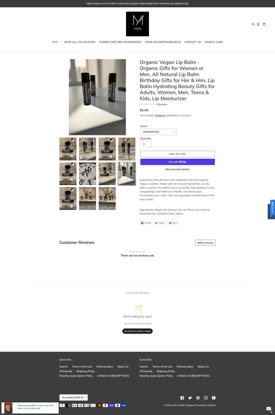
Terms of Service (82, 366)
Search (63, 366)
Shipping (160, 115)
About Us (123, 366)
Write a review (205, 242)
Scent (143, 126)
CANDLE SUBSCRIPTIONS (113, 375)
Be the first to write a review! (137, 331)
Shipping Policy (85, 371)
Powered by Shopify (205, 405)
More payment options (178, 169)
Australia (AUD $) (73, 397)
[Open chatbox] (269, 409)
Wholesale (65, 371)
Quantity (145, 138)
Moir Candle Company (183, 405)
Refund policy (105, 366)
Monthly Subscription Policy (76, 375)
